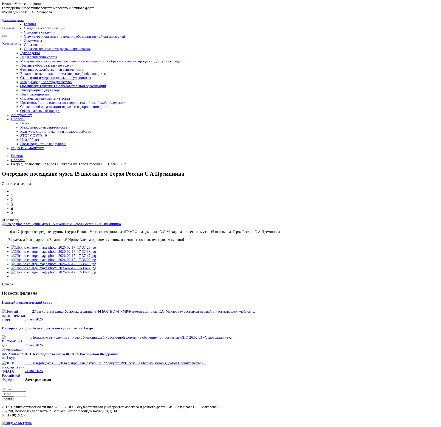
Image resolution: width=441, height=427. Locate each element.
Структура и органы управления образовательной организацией (74, 36)
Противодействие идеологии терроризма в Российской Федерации (72, 102)
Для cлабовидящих (13, 20)
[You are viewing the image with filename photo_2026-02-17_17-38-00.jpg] (53, 260)
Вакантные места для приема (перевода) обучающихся (63, 74)
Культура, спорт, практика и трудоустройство (55, 131)
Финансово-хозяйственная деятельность (51, 69)
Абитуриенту (21, 115)
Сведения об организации (44, 28)
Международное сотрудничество (46, 82)
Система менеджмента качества (45, 98)
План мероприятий (35, 94)
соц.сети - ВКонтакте (27, 148)
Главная (30, 24)
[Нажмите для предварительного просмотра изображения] (61, 224)
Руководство (30, 53)
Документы (33, 40)
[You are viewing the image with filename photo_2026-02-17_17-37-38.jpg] (53, 251)
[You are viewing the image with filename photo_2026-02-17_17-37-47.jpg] (53, 256)
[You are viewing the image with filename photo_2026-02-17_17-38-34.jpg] (53, 272)
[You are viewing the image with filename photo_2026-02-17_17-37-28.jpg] (53, 247)
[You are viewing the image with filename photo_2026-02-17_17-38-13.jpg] (53, 264)
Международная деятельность (43, 127)
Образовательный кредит (40, 111)
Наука (25, 123)
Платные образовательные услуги (47, 65)
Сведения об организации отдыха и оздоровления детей (64, 107)
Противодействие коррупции (43, 144)
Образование (34, 45)
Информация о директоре (40, 90)
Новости (18, 119)
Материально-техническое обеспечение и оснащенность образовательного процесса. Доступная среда (100, 61)
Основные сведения (39, 32)
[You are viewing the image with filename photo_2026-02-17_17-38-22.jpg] (53, 268)
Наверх (7, 284)
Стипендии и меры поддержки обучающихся (55, 78)
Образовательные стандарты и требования (57, 49)
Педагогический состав (38, 57)
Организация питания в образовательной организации (63, 86)
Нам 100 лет (29, 140)
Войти (8, 399)
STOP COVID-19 (33, 136)
